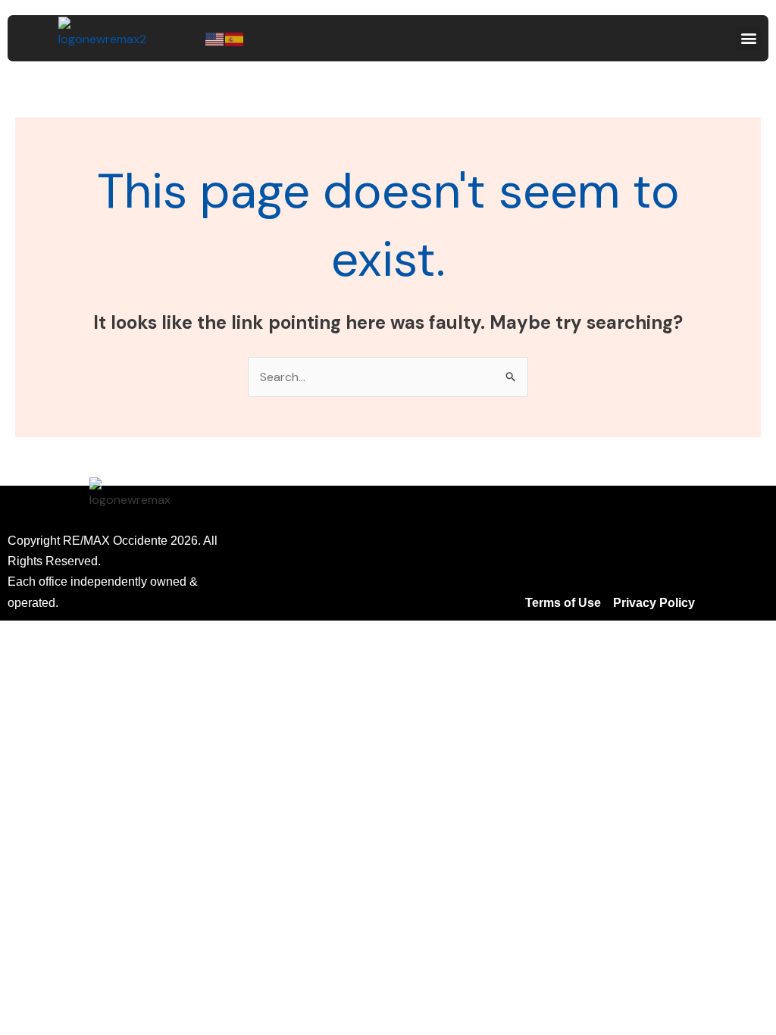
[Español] (235, 38)
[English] (215, 38)
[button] (748, 38)
